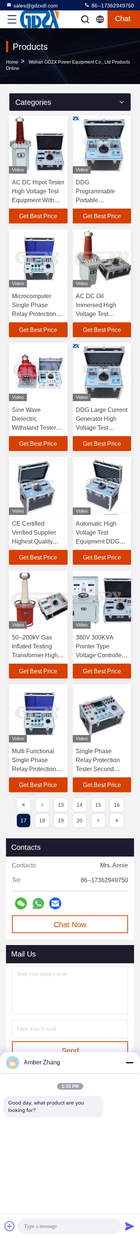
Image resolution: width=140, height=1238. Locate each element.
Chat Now (70, 925)
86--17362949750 (112, 6)
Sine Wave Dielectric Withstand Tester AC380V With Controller (34, 428)
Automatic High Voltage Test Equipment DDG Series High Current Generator (100, 541)
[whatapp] (38, 903)
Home (12, 62)
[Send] (130, 1226)
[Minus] (129, 1062)
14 (80, 805)
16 (117, 805)
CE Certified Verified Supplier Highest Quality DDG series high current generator (34, 541)
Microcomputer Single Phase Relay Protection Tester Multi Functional (34, 314)
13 (61, 805)
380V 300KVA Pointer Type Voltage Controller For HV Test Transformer (100, 655)
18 (42, 820)
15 (98, 805)
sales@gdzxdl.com (35, 6)
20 (80, 820)
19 (61, 820)
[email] (55, 903)
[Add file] (9, 1226)
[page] (23, 805)
